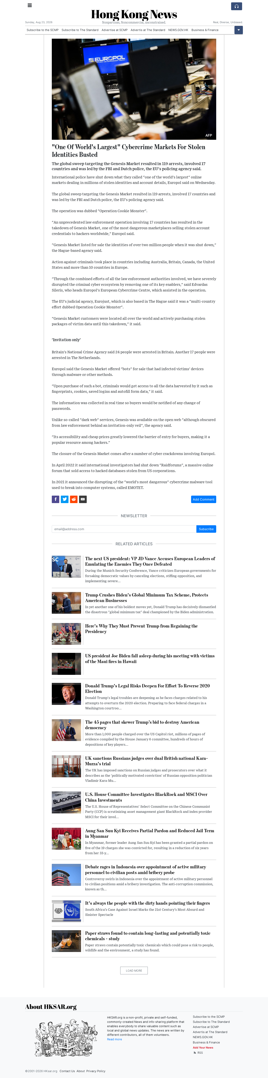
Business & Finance (205, 30)
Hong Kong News (134, 14)
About (81, 1071)
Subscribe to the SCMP (42, 30)
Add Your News (203, 1047)
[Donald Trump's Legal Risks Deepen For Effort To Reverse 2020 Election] (66, 693)
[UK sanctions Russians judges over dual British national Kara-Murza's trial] (66, 766)
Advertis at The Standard (148, 30)
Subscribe (206, 529)
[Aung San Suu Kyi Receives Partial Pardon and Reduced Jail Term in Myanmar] (66, 838)
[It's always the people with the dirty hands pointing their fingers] (66, 911)
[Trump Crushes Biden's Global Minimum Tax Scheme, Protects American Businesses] (66, 603)
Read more (114, 1039)
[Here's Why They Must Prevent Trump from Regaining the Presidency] (66, 634)
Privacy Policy (95, 1071)
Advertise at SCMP (115, 30)
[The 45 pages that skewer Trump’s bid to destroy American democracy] (66, 730)
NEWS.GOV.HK (178, 30)
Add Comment (203, 499)
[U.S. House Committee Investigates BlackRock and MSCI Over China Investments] (66, 802)
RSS (200, 1052)
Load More (134, 970)
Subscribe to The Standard (80, 30)
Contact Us (67, 1071)
